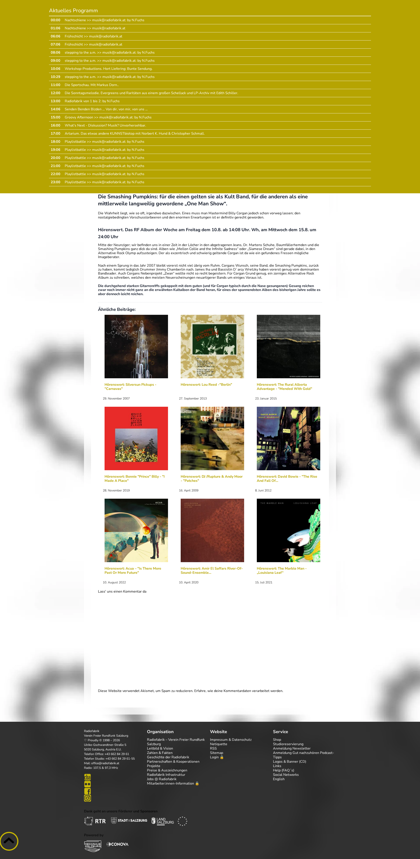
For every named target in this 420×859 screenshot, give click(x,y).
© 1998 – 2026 (109, 740)
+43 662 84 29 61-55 (120, 759)
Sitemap (216, 752)
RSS (213, 748)
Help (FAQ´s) (283, 770)
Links (277, 766)
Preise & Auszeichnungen (167, 770)
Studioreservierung (288, 744)
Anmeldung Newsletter (292, 748)
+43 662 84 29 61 (117, 754)
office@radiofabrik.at (105, 763)
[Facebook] (115, 791)
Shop (277, 739)
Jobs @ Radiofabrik (162, 779)
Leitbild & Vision (160, 748)
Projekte (153, 766)
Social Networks (286, 774)
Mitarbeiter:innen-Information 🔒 (173, 783)
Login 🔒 (217, 757)
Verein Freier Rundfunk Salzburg (106, 736)
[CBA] (115, 777)
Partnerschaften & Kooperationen (173, 761)
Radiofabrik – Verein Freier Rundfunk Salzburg (176, 741)
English (279, 779)
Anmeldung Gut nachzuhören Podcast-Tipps (303, 755)
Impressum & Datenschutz (231, 739)
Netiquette (218, 744)
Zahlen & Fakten (160, 752)
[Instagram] (115, 798)
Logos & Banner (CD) (289, 761)
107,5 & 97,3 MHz (105, 768)
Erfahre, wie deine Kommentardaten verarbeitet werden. (238, 690)
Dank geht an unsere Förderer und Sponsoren (121, 811)
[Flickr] (115, 784)
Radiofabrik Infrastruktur (166, 774)
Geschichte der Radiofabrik (168, 757)
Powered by (93, 835)
